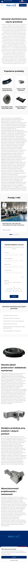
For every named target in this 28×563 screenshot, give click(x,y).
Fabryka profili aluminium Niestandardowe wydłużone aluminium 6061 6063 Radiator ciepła (21, 89)
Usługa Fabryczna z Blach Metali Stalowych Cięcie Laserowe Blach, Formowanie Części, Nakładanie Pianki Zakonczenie (21, 107)
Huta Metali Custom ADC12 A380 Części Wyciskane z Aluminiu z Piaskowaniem (7, 107)
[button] (10, 234)
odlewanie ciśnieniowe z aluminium (11, 318)
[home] (11, 5)
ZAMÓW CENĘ (23, 5)
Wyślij (14, 296)
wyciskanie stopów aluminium (10, 315)
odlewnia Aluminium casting (10, 323)
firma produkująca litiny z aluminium (12, 330)
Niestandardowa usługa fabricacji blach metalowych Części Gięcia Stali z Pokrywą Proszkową (7, 89)
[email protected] (8, 0)
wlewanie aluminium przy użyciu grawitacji (13, 321)
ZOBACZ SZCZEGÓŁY (7, 81)
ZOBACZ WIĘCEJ (6, 230)
